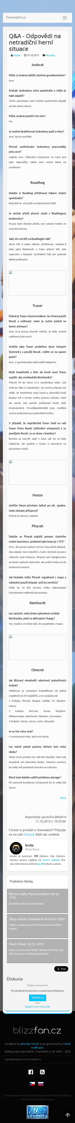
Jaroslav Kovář (30, 1044)
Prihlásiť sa (38, 997)
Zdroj (63, 798)
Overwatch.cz (16, 18)
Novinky (50, 55)
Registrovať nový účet (37, 1006)
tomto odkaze (51, 860)
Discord (28, 834)
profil (41, 864)
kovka (16, 55)
